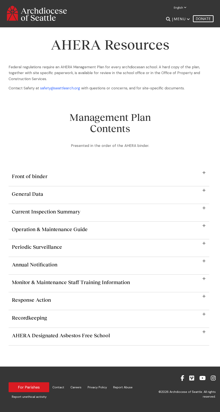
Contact (58, 387)
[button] (109, 178)
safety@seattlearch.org (60, 88)
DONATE (203, 18)
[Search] (168, 19)
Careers (75, 387)
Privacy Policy (97, 387)
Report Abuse (123, 387)
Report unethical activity (29, 397)
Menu (180, 18)
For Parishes (29, 387)
